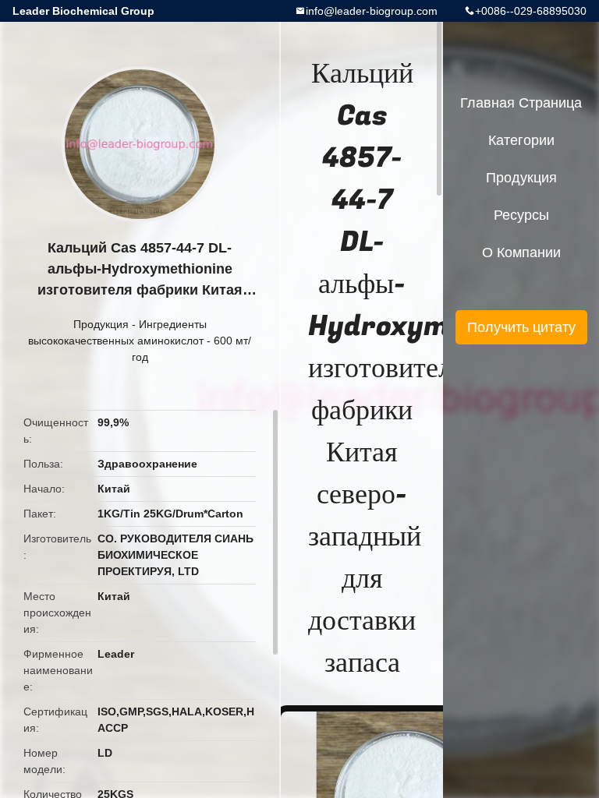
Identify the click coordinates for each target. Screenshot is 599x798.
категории (521, 140)
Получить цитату (521, 327)
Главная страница (521, 103)
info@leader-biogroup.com (372, 11)
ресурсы (521, 215)
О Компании (521, 252)
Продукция (101, 324)
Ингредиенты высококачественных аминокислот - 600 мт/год (139, 340)
